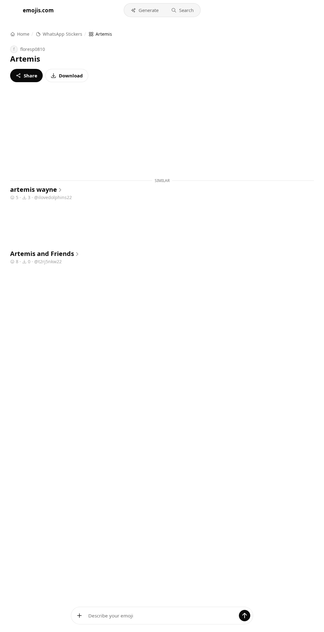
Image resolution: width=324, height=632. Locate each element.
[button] (144, 10)
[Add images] (79, 615)
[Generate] (244, 615)
